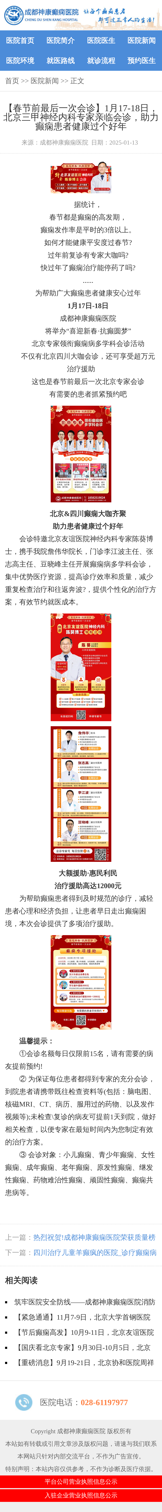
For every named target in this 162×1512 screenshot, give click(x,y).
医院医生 (101, 40)
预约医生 (142, 60)
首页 (12, 81)
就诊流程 (101, 60)
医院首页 (20, 40)
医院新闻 (142, 40)
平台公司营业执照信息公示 (81, 1481)
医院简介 (61, 40)
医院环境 (20, 60)
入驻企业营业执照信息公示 (81, 1495)
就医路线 (61, 60)
